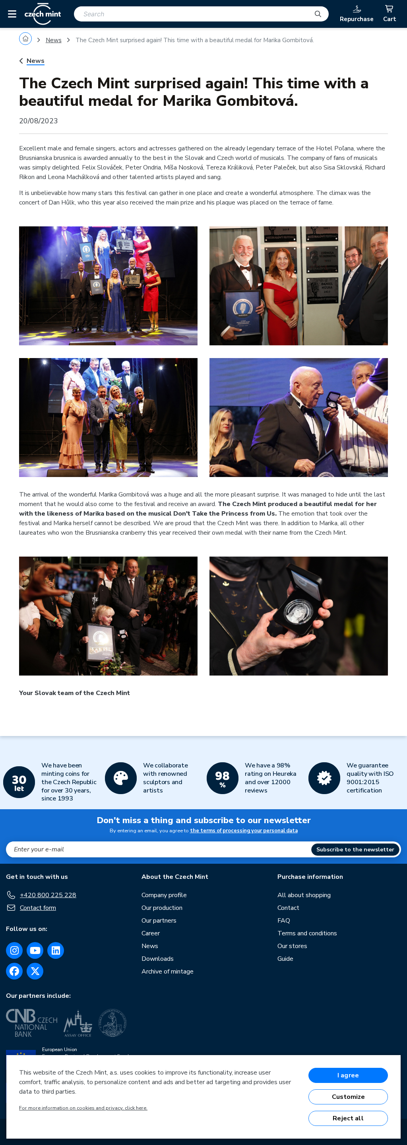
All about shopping (304, 895)
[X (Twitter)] (35, 971)
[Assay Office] (78, 1023)
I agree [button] (348, 1075)
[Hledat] (318, 13)
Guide (285, 958)
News (54, 40)
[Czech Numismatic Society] (112, 1023)
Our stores (292, 946)
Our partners (158, 920)
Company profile (164, 895)
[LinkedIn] (55, 950)
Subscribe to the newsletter (355, 849)
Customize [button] (348, 1096)
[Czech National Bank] (31, 1023)
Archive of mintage (167, 971)
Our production (161, 908)
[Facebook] (14, 971)
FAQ (283, 920)
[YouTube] (35, 950)
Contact (288, 908)
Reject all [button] (348, 1118)
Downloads (157, 958)
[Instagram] (14, 950)
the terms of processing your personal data (244, 830)
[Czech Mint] (42, 14)
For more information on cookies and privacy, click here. (83, 1108)
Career (150, 933)
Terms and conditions (307, 933)
